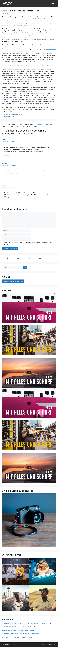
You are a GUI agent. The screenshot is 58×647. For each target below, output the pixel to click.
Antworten (6, 155)
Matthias (4, 163)
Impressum (44, 644)
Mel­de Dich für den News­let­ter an (13, 281)
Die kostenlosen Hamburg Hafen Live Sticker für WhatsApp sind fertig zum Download (26, 623)
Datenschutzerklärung (42, 124)
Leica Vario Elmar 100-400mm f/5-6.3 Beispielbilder (17, 637)
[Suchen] (25, 267)
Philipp (4, 139)
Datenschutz (52, 644)
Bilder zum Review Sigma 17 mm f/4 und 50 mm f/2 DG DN (19, 626)
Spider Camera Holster (9, 116)
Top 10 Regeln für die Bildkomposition (13, 114)
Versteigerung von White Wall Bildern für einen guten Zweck (19, 630)
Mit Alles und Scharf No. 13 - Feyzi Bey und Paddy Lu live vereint (20, 633)
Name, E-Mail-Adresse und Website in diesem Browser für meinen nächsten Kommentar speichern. (29, 243)
